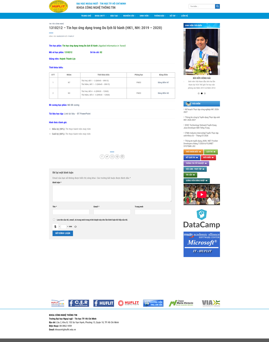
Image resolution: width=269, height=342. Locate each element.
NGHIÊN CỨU (128, 16)
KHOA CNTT (100, 16)
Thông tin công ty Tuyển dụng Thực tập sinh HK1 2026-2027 (202, 118)
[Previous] (187, 63)
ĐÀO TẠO (114, 16)
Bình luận (57, 182)
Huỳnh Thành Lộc (68, 58)
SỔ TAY (173, 16)
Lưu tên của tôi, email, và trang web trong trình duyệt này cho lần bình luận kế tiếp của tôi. (92, 220)
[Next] (215, 63)
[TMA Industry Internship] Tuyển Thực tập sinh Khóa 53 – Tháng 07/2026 (201, 134)
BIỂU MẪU (207, 157)
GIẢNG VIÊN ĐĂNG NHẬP (195, 180)
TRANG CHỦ (86, 16)
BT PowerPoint (84, 113)
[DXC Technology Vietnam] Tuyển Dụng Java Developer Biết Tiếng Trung (200, 126)
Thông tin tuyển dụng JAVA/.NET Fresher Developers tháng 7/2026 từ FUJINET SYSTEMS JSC (201, 143)
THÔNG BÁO (159, 16)
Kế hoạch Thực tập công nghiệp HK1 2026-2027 (201, 110)
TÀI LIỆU (189, 174)
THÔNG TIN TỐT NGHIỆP (195, 163)
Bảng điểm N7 (163, 82)
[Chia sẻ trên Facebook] (102, 156)
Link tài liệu (69, 113)
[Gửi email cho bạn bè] (112, 156)
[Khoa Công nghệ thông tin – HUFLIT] (60, 6)
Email (96, 206)
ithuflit (71, 36)
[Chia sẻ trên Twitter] (107, 156)
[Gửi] (217, 6)
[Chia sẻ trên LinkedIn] (122, 156)
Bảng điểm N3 (163, 93)
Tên (55, 206)
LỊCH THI (209, 151)
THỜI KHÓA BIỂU (192, 151)
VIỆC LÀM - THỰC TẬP (194, 169)
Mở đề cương (73, 105)
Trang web (139, 206)
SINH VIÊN (144, 16)
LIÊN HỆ (184, 16)
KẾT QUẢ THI (190, 157)
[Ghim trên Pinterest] (117, 156)
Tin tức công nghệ (56, 24)
